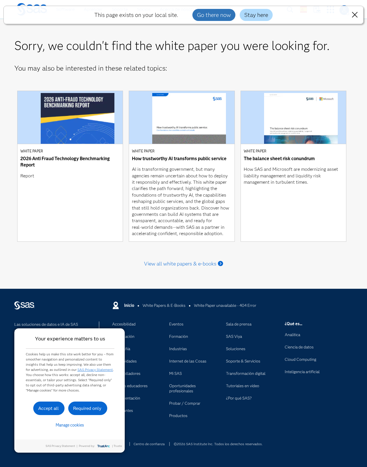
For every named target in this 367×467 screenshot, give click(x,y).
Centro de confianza (149, 444)
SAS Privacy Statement (95, 369)
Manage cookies (70, 425)
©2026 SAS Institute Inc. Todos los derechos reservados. (218, 444)
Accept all (48, 408)
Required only (87, 408)
